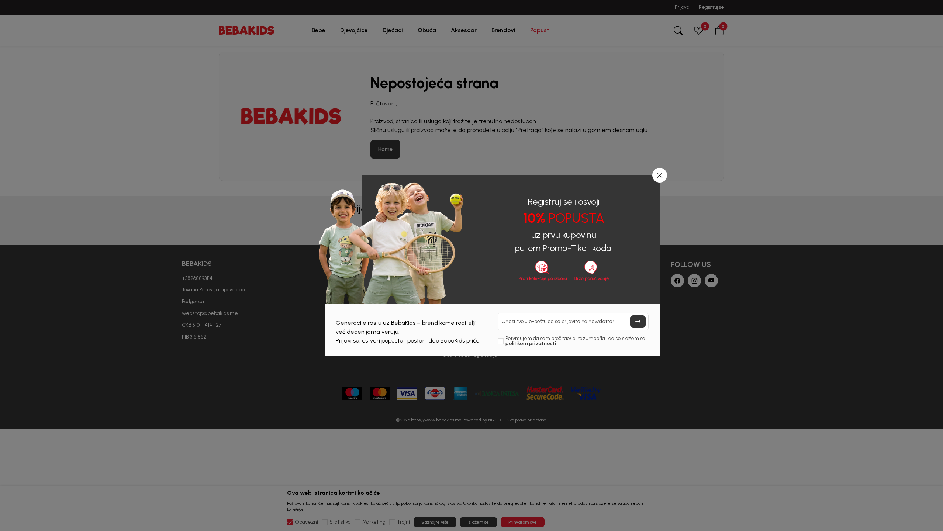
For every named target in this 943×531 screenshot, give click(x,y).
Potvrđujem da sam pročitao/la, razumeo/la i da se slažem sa (575, 341)
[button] (659, 175)
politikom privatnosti (530, 343)
